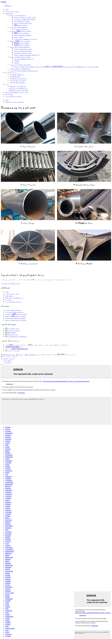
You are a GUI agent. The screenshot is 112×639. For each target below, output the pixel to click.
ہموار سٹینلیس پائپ (23, 49)
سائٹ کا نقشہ (30, 354)
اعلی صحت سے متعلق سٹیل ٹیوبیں (24, 70)
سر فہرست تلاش (8, 354)
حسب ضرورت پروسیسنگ (19, 90)
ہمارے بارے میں (12, 11)
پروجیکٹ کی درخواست (19, 88)
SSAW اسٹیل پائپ (22, 43)
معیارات (9, 94)
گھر (7, 9)
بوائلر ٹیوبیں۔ (21, 29)
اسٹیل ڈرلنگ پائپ (22, 21)
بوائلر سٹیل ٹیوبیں (19, 27)
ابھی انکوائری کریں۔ (10, 283)
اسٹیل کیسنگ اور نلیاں (24, 19)
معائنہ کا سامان (17, 82)
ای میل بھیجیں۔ (8, 358)
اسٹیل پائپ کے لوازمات (20, 57)
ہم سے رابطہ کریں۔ (13, 96)
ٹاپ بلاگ (19, 354)
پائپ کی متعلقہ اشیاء (24, 58)
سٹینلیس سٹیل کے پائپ (20, 47)
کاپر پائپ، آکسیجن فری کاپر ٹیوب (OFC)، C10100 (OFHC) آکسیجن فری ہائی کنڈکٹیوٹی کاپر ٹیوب (56, 66)
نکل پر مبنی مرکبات (23, 53)
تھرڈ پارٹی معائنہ (18, 78)
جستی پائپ (18, 37)
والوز (16, 62)
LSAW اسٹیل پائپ (22, 45)
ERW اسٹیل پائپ (21, 33)
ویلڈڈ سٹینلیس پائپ (23, 51)
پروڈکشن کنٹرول (17, 74)
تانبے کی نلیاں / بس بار (20, 64)
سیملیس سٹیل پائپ (18, 15)
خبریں (8, 299)
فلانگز (16, 60)
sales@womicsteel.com (20, 349)
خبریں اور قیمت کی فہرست (16, 92)
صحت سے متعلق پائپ (22, 35)
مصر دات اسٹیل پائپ (23, 23)
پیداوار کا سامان (18, 80)
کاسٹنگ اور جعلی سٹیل (20, 68)
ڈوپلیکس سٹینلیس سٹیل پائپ (26, 55)
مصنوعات (9, 13)
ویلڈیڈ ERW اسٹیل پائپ (20, 31)
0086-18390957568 (12, 347)
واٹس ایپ (8, 360)
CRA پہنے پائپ (20, 25)
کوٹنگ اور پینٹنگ (18, 86)
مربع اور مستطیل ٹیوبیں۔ (25, 39)
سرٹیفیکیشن (15, 76)
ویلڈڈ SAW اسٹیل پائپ (20, 41)
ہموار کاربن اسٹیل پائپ (25, 17)
